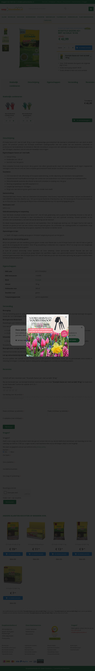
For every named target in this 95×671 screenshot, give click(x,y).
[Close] (65, 317)
